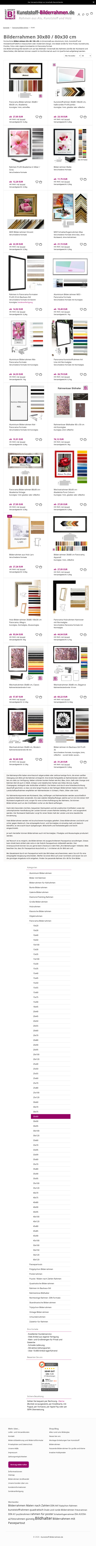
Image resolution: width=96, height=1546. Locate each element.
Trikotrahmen (81, 1510)
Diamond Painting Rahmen (41, 897)
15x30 (35, 964)
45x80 (35, 1226)
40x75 (35, 1197)
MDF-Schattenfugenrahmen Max (68, 232)
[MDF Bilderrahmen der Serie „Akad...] (25, 163)
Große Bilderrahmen (38, 901)
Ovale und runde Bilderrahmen (59, 1509)
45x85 (35, 1231)
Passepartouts (35, 1264)
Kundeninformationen (17, 1487)
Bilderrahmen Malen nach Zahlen (29, 1505)
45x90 (35, 1235)
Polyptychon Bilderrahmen (41, 1269)
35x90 (35, 1173)
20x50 (35, 1021)
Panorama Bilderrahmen (40, 921)
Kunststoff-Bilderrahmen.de (52, 1537)
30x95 (35, 1126)
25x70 (35, 1083)
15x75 (35, 997)
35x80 (35, 1169)
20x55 (35, 1026)
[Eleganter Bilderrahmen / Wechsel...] (70, 681)
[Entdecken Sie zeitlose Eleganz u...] (25, 551)
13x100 (36, 959)
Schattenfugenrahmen (64, 1514)
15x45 (35, 978)
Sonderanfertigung (15, 1491)
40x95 (35, 1212)
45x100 (36, 1240)
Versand (22, 119)
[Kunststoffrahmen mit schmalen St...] (70, 356)
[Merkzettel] (87, 15)
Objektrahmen (35, 916)
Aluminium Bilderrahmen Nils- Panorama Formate (22, 360)
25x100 (36, 1092)
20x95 (35, 1049)
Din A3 (78, 1514)
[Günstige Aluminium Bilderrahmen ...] (25, 421)
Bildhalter (43, 1518)
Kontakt (11, 1436)
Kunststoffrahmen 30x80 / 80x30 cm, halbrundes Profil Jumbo (70, 103)
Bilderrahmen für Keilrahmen (42, 882)
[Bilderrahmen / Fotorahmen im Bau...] (25, 291)
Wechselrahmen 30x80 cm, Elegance (70, 684)
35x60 (35, 1159)
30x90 (35, 1121)
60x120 (36, 1259)
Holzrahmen (34, 906)
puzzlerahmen (23, 1514)
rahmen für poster (41, 1514)
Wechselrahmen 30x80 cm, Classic (24, 684)
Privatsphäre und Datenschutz (20, 1444)
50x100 (36, 1245)
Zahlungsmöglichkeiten (17, 1456)
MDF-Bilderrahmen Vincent (21, 232)
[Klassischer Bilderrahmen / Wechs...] (25, 681)
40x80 (35, 1202)
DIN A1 (12, 1514)
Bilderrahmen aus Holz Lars (21, 554)
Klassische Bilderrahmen (40, 911)
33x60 (35, 1140)
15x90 (35, 1002)
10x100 (36, 944)
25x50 (35, 1068)
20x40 (35, 1011)
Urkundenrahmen (37, 1317)
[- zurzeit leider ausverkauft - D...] (70, 743)
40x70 (35, 1193)
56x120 (36, 1255)
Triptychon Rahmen (67, 1505)
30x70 (35, 1107)
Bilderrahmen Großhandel (18, 1479)
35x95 (35, 1178)
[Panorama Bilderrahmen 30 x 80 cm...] (25, 98)
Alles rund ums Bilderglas (59, 1432)
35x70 (35, 1164)
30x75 (35, 1111)
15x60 (35, 992)
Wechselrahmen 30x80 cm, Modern (25, 747)
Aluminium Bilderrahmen (40, 873)
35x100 (36, 1183)
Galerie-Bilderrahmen (38, 892)
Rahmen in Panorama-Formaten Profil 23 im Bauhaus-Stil (23, 295)
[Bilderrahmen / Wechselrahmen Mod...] (70, 616)
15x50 (35, 983)
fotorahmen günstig (23, 1518)
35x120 (36, 1188)
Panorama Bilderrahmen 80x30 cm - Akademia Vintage (25, 491)
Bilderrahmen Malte (62, 167)
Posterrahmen (35, 1274)
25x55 (35, 1073)
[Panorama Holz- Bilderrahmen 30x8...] (25, 616)
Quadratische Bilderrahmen (41, 1283)
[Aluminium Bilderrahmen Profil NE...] (70, 291)
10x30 (35, 930)
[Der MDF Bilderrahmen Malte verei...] (70, 163)
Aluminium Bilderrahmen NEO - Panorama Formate (67, 295)
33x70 (35, 1145)
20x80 (35, 1040)
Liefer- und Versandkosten (18, 1432)
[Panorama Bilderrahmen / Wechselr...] (25, 486)
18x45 (35, 1006)
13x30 (35, 949)
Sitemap (11, 1475)
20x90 (35, 1045)
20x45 (35, 1016)
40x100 (36, 1216)
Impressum (12, 1452)
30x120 (36, 1135)
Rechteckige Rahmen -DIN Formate (44, 1297)
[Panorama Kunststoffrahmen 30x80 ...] (70, 98)
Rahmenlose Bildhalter (39, 1293)
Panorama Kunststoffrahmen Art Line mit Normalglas (68, 360)
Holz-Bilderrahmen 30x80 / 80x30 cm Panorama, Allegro (25, 621)
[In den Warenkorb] (40, 117)
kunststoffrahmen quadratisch (25, 1509)
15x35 (35, 968)
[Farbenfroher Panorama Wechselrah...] (70, 486)
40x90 (35, 1207)
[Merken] (37, 118)
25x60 (35, 1078)
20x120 (36, 1059)
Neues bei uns (55, 1436)
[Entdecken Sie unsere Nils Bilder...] (25, 356)
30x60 (35, 1102)
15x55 (35, 987)
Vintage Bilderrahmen (39, 1312)
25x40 (35, 1064)
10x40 (35, 935)
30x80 (35, 1116)
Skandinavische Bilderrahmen (42, 1302)
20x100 (36, 1054)
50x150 (36, 1250)
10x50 (35, 940)
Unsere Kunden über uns (18, 1483)
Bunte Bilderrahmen (38, 887)
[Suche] (82, 15)
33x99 (35, 1154)
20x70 (35, 1035)
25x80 (35, 1088)
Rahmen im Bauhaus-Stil (40, 1288)
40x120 (36, 1221)
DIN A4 (54, 1505)
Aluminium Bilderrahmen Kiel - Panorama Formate (22, 425)
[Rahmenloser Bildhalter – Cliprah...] (70, 421)
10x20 (35, 925)
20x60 (35, 1030)
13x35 (35, 954)
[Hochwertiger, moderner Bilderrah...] (25, 743)
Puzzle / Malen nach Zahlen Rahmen (45, 1278)
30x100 (36, 1131)
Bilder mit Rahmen (37, 878)
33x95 (35, 1150)
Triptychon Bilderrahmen (40, 1307)
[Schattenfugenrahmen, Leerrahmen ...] (70, 228)
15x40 (35, 973)
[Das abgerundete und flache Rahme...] (70, 551)
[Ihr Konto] (78, 15)
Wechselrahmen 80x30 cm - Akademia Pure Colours (66, 491)
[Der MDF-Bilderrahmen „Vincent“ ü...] (25, 228)
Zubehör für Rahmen (38, 1321)
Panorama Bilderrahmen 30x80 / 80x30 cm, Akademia (23, 103)
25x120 (36, 1097)
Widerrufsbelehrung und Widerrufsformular (25, 1440)
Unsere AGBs (13, 1448)
